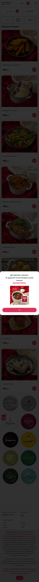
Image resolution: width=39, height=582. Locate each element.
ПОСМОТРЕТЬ (19, 283)
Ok (19, 310)
